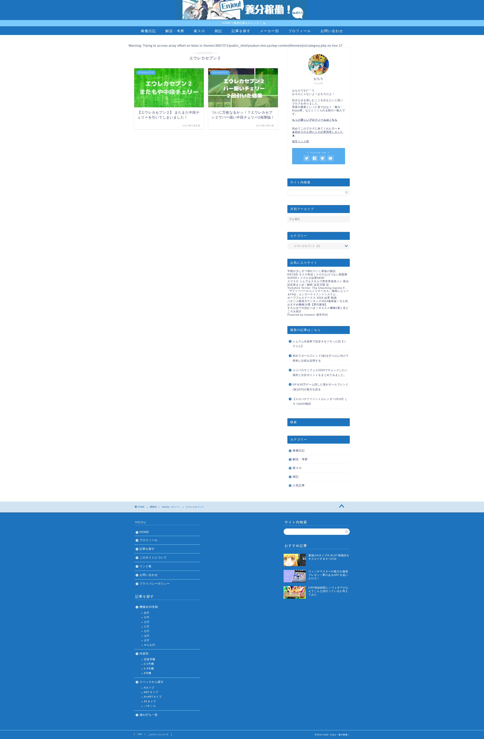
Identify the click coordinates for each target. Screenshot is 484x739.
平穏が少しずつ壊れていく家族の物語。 (312, 271)
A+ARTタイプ (153, 696)
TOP (139, 734)
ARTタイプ (151, 692)
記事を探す (241, 31)
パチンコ (150, 706)
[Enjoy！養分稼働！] (242, 19)
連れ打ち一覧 (149, 714)
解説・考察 (174, 31)
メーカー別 (269, 31)
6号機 (147, 673)
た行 (147, 626)
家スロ (199, 31)
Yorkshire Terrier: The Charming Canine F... (317, 288)
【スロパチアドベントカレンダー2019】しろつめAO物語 (320, 401)
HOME (144, 532)
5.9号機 (149, 668)
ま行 (147, 640)
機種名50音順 (149, 606)
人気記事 (299, 485)
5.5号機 (149, 663)
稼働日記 (148, 31)
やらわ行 (149, 645)
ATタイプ (150, 701)
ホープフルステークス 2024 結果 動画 (312, 297)
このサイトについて (153, 557)
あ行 (147, 612)
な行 (147, 631)
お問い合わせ (331, 31)
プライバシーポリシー (155, 583)
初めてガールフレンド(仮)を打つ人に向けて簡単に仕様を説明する (321, 358)
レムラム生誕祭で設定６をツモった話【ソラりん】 (320, 344)
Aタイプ (149, 687)
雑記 (218, 31)
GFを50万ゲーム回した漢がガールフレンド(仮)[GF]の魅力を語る (320, 387)
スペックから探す (152, 681)
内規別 (144, 653)
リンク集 (146, 566)
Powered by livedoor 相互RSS (307, 314)
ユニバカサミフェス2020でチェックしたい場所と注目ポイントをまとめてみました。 (320, 372)
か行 (147, 617)
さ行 (147, 621)
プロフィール (299, 31)
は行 (147, 635)
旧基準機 (149, 659)
